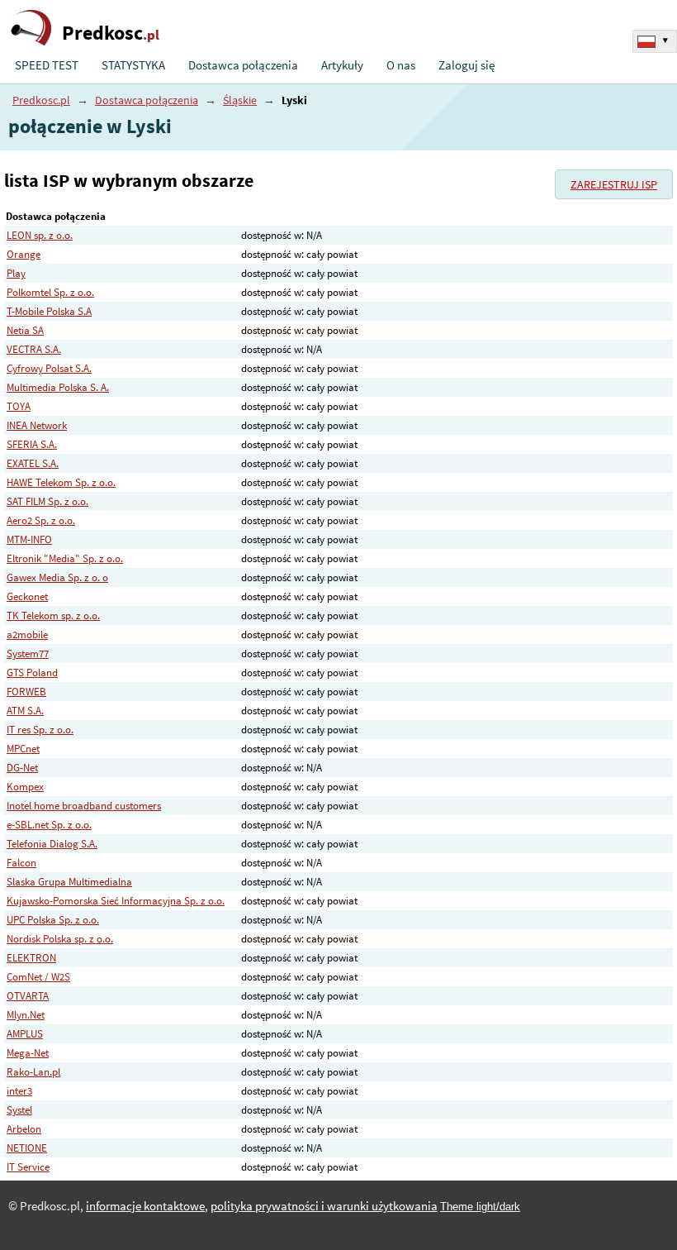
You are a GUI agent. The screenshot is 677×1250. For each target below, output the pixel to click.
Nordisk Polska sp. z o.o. (60, 939)
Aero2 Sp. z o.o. (41, 520)
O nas (400, 65)
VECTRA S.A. (34, 349)
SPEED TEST (46, 65)
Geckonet (27, 596)
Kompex (25, 787)
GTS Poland (32, 673)
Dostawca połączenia (243, 65)
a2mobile (27, 634)
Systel (19, 1110)
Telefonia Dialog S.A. (52, 844)
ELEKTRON (31, 958)
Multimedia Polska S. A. (58, 387)
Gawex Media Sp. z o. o (57, 577)
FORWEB (26, 692)
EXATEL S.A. (33, 463)
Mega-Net (28, 1053)
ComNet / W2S (38, 977)
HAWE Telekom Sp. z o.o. (61, 482)
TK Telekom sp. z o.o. (53, 615)
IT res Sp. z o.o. (40, 730)
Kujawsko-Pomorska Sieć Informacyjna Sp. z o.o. (116, 901)
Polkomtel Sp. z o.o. (50, 292)
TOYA (19, 406)
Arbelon (24, 1129)
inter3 (19, 1091)
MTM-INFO (29, 539)
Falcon (21, 863)
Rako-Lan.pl (33, 1072)
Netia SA (25, 330)
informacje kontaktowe (145, 1206)
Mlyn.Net (26, 1015)
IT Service (28, 1167)
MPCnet (23, 749)
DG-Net (22, 768)
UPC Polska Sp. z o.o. (53, 920)
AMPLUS (25, 1034)
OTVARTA (28, 996)
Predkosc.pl (41, 100)
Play (16, 273)
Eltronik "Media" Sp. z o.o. (65, 558)
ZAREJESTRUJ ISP (613, 184)
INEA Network (37, 425)
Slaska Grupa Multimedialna (69, 882)
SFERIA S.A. (32, 444)
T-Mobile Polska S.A (49, 311)
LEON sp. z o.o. (40, 235)
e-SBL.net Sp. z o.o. (49, 825)
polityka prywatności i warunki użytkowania (324, 1206)
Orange (23, 254)
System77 (28, 653)
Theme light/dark (480, 1206)
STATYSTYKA (133, 65)
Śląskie (240, 100)
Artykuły (342, 65)
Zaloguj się (466, 65)
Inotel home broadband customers (84, 806)
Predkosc (110, 32)
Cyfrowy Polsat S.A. (49, 368)
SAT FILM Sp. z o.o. (47, 501)
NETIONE (27, 1148)
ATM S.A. (25, 711)
